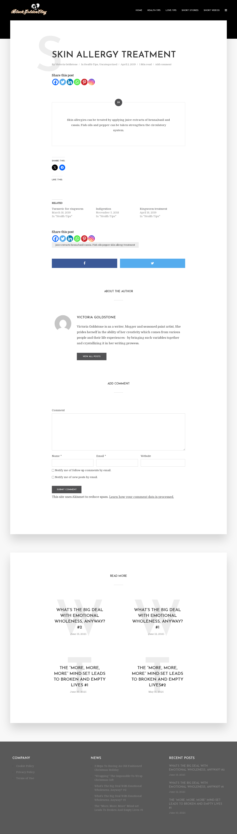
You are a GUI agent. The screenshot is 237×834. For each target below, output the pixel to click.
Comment (58, 410)
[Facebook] (55, 82)
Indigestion (103, 208)
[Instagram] (91, 82)
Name (57, 456)
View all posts (92, 357)
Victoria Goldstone (67, 64)
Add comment (163, 64)
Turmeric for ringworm (67, 208)
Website (146, 456)
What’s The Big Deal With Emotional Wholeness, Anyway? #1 (157, 618)
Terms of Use (25, 778)
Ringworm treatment (153, 208)
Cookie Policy (25, 766)
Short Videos (212, 10)
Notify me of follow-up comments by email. (83, 470)
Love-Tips (171, 10)
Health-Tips (154, 10)
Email (101, 456)
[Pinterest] (84, 82)
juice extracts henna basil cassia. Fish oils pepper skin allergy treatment (95, 245)
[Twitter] (62, 82)
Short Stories (190, 10)
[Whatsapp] (77, 82)
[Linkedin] (70, 82)
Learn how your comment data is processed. (141, 497)
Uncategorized (108, 64)
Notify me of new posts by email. (76, 477)
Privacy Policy (25, 772)
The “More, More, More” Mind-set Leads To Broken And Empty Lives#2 (157, 676)
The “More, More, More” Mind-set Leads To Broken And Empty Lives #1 (80, 676)
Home (139, 10)
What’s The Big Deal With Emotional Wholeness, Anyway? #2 (79, 618)
